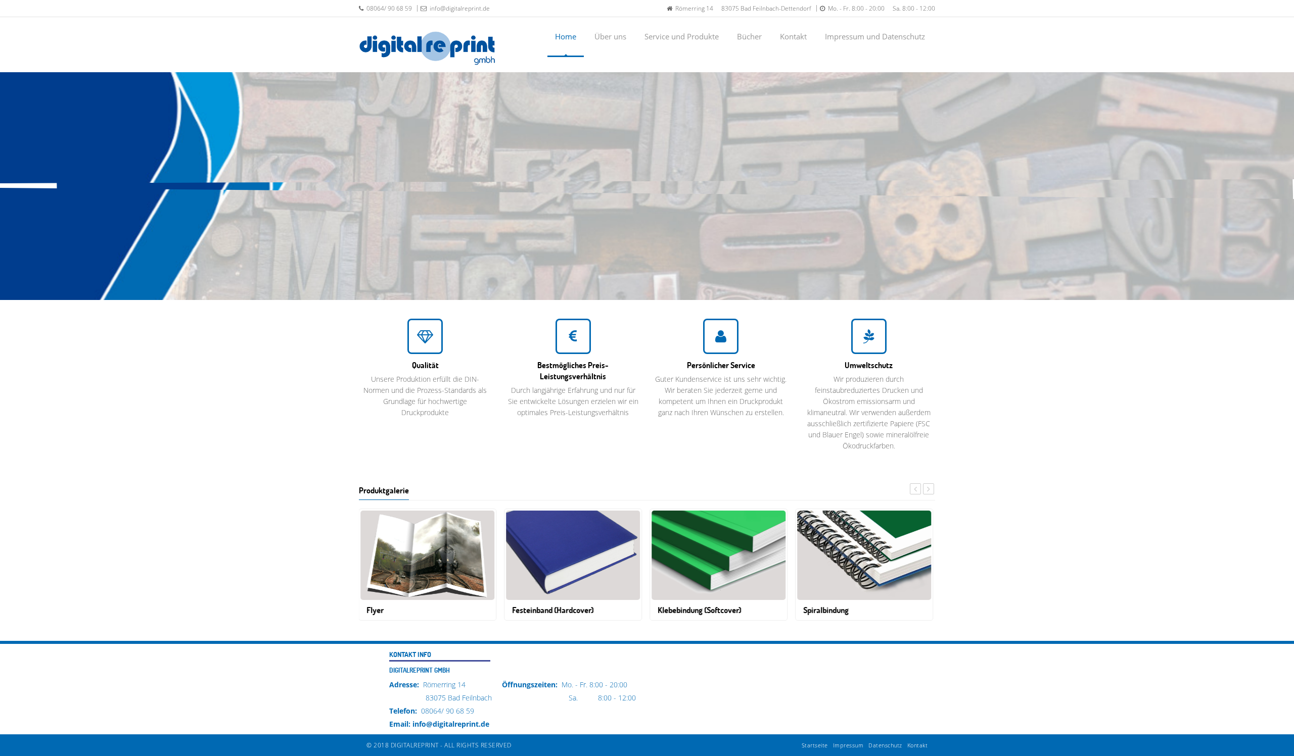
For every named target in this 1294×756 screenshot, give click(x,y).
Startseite (815, 745)
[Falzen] (428, 554)
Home (565, 36)
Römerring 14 (692, 8)
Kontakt (793, 36)
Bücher (749, 36)
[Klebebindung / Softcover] (719, 554)
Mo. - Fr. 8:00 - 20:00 (855, 8)
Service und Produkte (681, 36)
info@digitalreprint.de (458, 8)
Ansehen (810, 207)
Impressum (848, 745)
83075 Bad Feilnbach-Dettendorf (763, 8)
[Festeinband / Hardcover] (573, 554)
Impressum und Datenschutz (875, 36)
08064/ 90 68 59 (387, 8)
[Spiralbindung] (865, 554)
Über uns (610, 36)
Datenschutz (885, 745)
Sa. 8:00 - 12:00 (911, 8)
